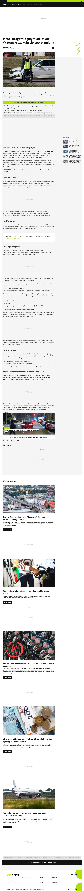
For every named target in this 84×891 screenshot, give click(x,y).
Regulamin (54, 879)
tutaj (45, 116)
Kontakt (42, 882)
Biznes (24, 4)
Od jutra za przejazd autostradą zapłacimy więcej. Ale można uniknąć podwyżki (27, 171)
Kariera (41, 877)
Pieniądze (36, 4)
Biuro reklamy (43, 875)
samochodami (28, 354)
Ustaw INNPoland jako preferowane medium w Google (29, 102)
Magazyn (40, 4)
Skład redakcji (43, 879)
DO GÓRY (73, 874)
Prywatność (54, 882)
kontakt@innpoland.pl (13, 238)
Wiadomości (14, 4)
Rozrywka (54, 875)
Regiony (19, 4)
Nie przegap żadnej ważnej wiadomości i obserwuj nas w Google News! (29, 437)
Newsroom (54, 877)
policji (51, 215)
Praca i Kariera (29, 4)
